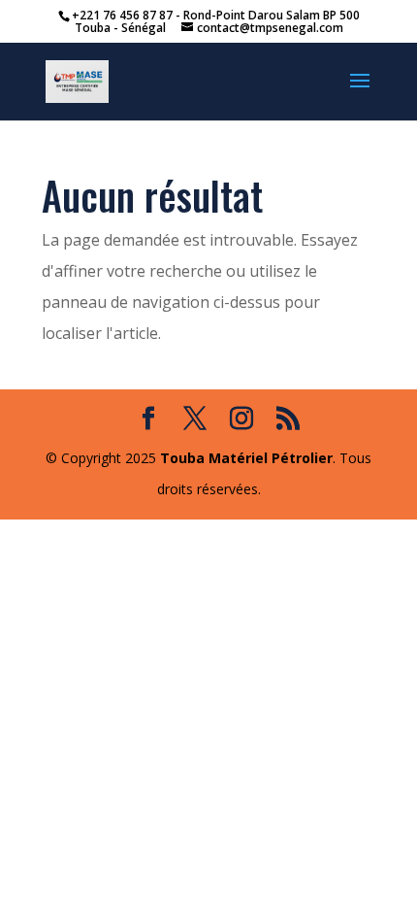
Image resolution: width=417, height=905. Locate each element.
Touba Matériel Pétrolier (246, 458)
